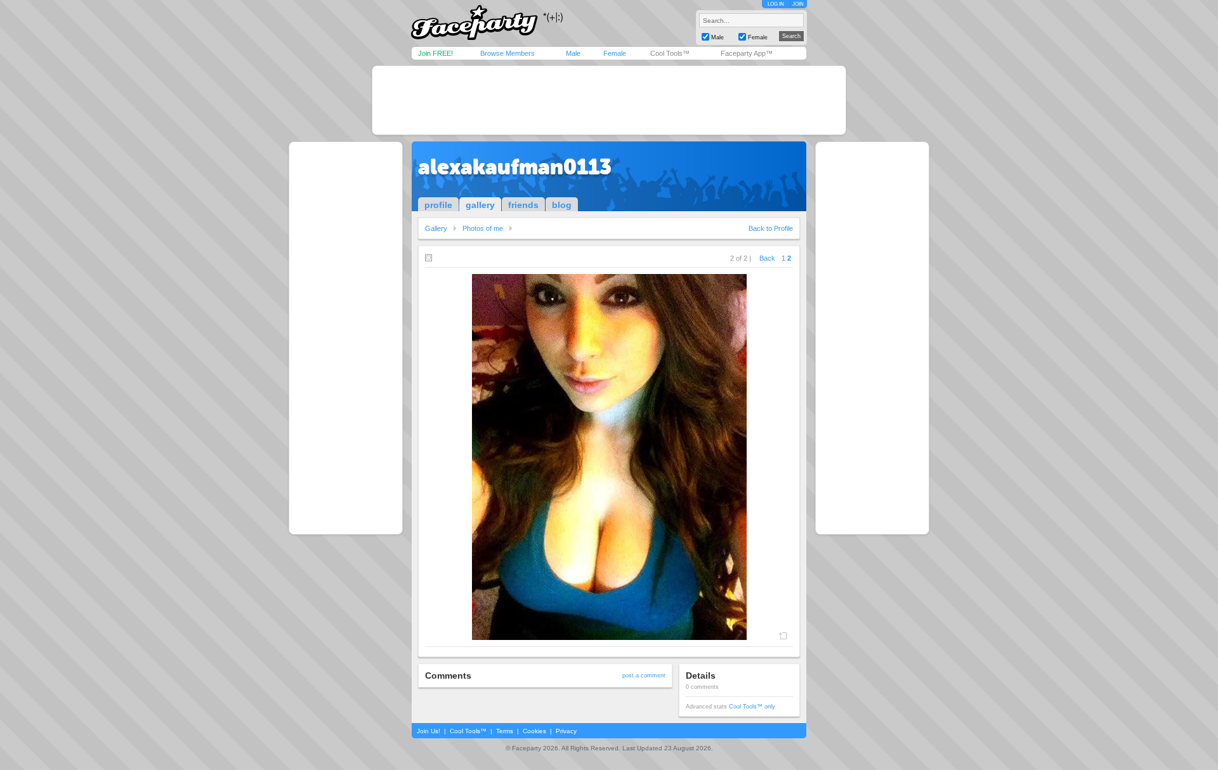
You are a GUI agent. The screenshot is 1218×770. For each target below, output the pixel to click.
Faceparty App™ (747, 53)
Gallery (436, 228)
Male (573, 53)
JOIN (798, 4)
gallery (480, 205)
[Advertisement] (609, 100)
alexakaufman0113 (515, 166)
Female (614, 53)
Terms (504, 731)
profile (438, 205)
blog (562, 205)
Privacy (566, 731)
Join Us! (428, 731)
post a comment (643, 675)
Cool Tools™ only (752, 706)
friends (523, 205)
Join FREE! (435, 53)
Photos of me (482, 228)
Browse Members (507, 53)
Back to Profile (771, 228)
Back (767, 258)
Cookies (534, 731)
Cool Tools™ (670, 53)
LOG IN (776, 4)
